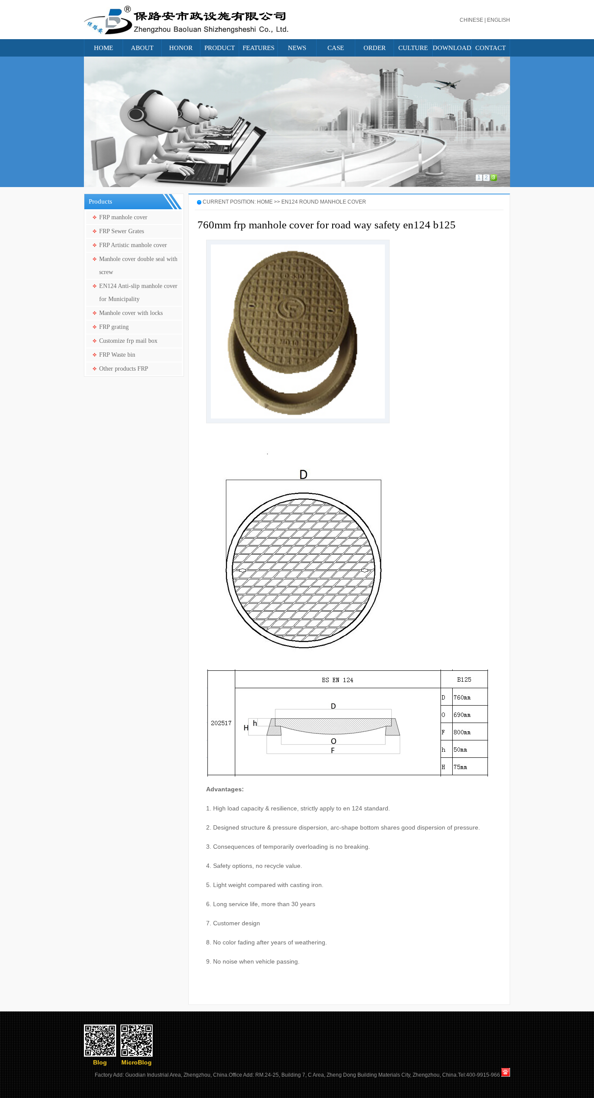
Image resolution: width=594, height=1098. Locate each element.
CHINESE (471, 20)
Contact (490, 47)
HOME (103, 47)
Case (335, 47)
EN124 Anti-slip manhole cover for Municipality (138, 292)
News (297, 47)
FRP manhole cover (123, 217)
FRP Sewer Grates (121, 231)
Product (219, 47)
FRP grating (114, 327)
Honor (181, 47)
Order (375, 47)
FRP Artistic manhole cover (133, 245)
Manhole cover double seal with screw (138, 265)
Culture (413, 47)
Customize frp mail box (128, 341)
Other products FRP (123, 368)
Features (258, 47)
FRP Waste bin (117, 354)
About (142, 47)
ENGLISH (498, 20)
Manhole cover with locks (131, 313)
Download (452, 47)
